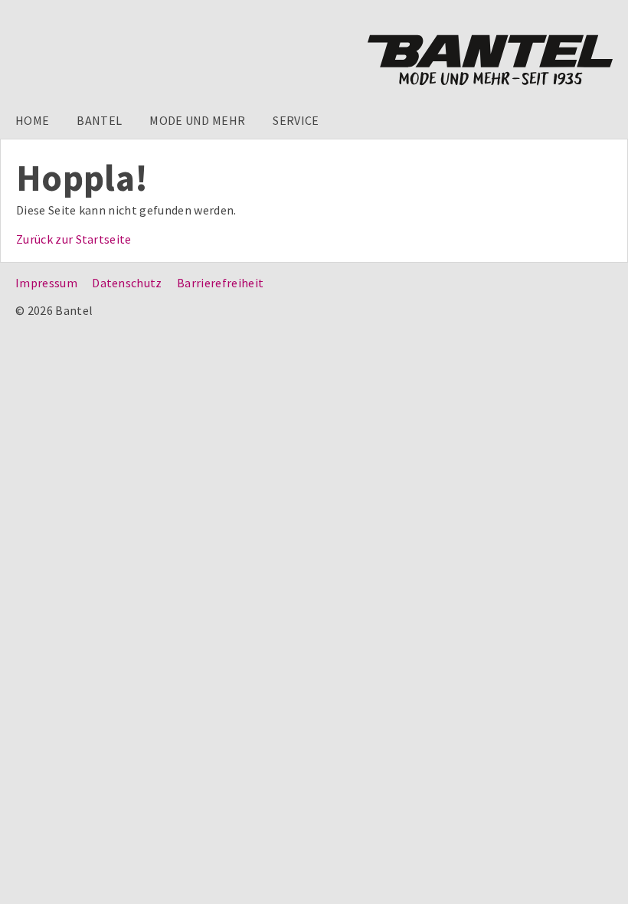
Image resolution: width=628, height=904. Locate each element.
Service (296, 120)
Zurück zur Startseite (74, 239)
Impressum (46, 282)
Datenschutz (127, 282)
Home (32, 120)
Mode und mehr (197, 120)
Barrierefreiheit (220, 282)
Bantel (99, 120)
